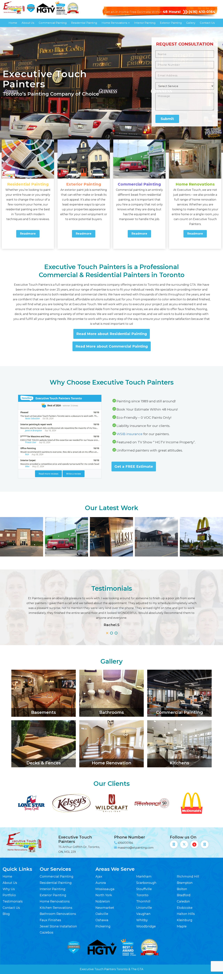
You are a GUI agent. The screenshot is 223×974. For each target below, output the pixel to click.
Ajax (98, 876)
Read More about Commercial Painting (111, 346)
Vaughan (143, 914)
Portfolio (9, 895)
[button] (107, 633)
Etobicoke (185, 908)
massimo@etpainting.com (135, 847)
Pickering (102, 926)
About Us (28, 22)
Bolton (182, 889)
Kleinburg (184, 920)
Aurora (100, 883)
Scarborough (146, 883)
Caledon (183, 901)
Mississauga (104, 889)
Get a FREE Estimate (133, 466)
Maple (182, 926)
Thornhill (143, 901)
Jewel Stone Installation (58, 926)
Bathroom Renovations (58, 914)
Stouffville (144, 889)
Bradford (183, 895)
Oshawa (101, 920)
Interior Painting (144, 22)
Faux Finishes (50, 920)
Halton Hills (186, 914)
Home (13, 22)
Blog (6, 914)
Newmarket (104, 908)
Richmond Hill (188, 876)
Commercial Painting (53, 22)
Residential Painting (84, 22)
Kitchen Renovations (56, 908)
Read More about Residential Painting (111, 334)
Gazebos (46, 932)
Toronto (142, 895)
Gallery (190, 22)
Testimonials (13, 901)
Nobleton (102, 901)
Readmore (28, 233)
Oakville (101, 914)
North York (103, 895)
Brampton (185, 883)
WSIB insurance (130, 434)
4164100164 (125, 842)
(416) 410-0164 (202, 12)
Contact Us (207, 22)
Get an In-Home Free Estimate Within (142, 12)
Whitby (142, 920)
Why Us (9, 889)
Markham (144, 876)
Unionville (144, 908)
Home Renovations (115, 22)
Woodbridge (146, 926)
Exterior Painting (171, 22)
